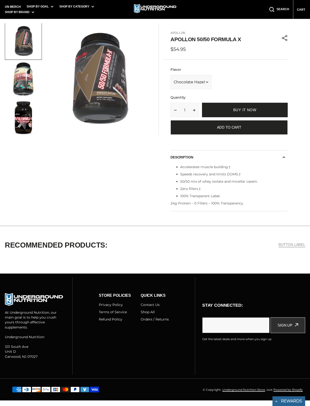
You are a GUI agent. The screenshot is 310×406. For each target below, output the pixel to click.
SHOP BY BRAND (17, 12)
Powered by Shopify (288, 389)
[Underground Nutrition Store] (155, 9)
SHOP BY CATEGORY (74, 6)
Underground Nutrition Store (243, 389)
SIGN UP (285, 325)
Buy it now (244, 110)
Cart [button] (301, 9)
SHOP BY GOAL (38, 6)
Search (283, 9)
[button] (285, 38)
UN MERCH (13, 6)
